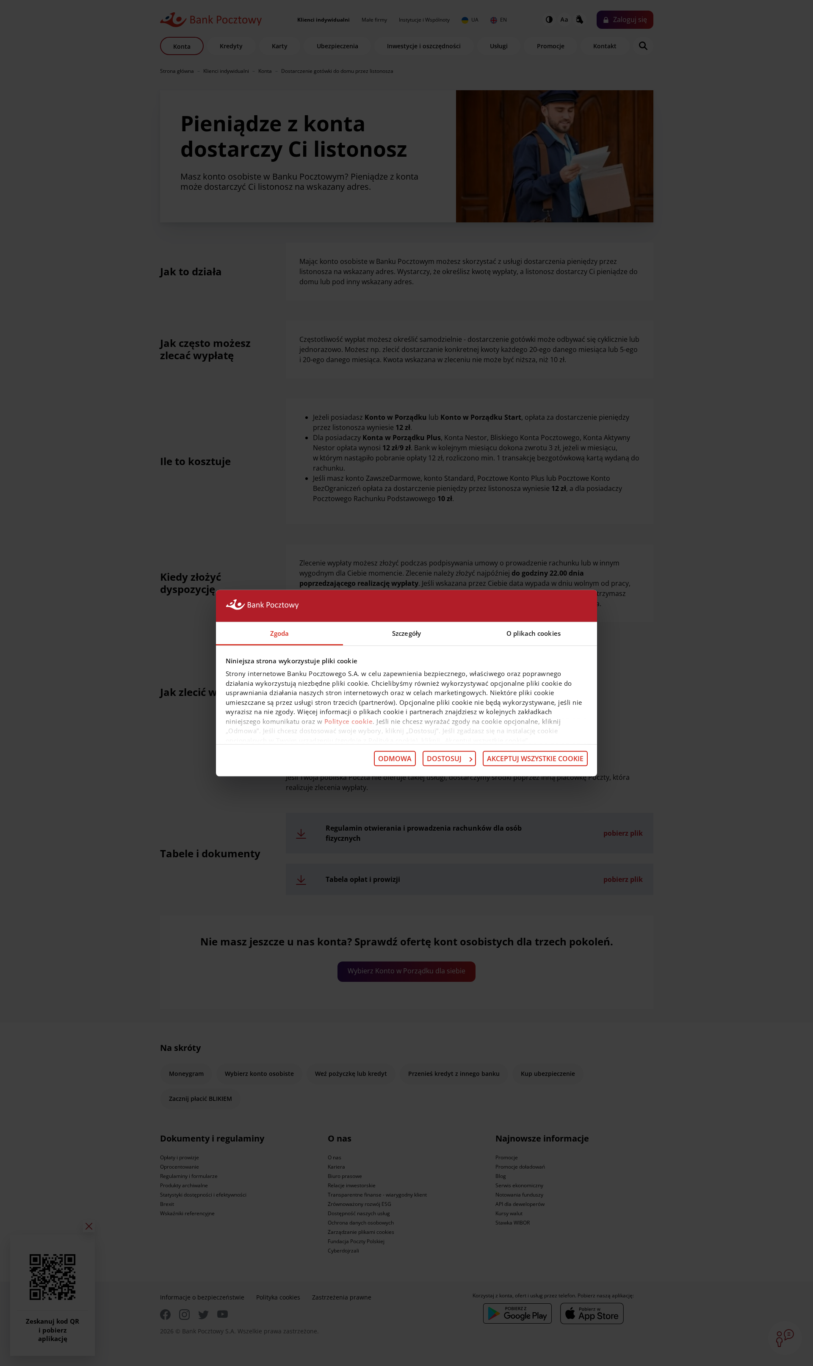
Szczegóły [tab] (406, 633)
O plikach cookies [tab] (533, 633)
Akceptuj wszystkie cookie (535, 758)
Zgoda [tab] (279, 633)
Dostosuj (444, 758)
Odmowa (395, 758)
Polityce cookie (348, 721)
